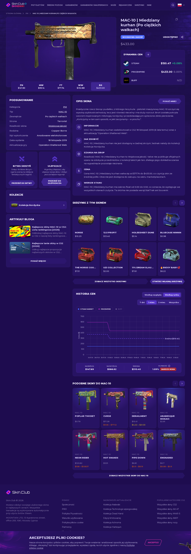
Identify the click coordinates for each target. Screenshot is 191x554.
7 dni (142, 302)
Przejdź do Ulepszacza (54, 182)
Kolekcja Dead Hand (113, 513)
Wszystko (174, 302)
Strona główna (13, 13)
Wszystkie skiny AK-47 (168, 509)
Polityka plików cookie (72, 522)
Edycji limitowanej (112, 518)
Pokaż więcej (38, 261)
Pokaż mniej (169, 101)
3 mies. (162, 302)
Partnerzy (67, 527)
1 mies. (151, 302)
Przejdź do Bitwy (22, 183)
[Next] (182, 203)
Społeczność (68, 504)
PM (27, 13)
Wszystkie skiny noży (167, 522)
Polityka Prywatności (72, 513)
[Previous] (175, 203)
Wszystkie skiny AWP (167, 518)
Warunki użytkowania (72, 518)
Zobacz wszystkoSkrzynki (110, 281)
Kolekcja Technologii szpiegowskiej (120, 509)
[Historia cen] (148, 54)
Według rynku (172, 295)
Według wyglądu (153, 295)
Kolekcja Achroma (112, 522)
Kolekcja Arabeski (111, 504)
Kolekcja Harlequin (112, 527)
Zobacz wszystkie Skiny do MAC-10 (128, 475)
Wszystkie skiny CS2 (167, 504)
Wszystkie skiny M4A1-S (168, 513)
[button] (86, 408)
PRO (64, 509)
